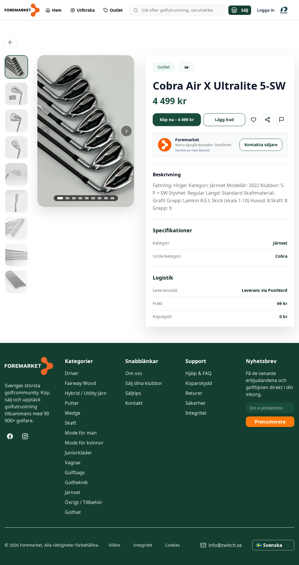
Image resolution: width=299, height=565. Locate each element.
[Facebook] (10, 436)
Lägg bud (224, 119)
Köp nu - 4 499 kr (177, 119)
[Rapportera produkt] (281, 119)
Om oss (133, 373)
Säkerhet (195, 403)
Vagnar (73, 462)
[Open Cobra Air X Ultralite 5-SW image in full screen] (85, 131)
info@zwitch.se (225, 545)
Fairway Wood (80, 383)
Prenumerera (270, 421)
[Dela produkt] (267, 119)
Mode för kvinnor (84, 443)
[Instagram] (25, 436)
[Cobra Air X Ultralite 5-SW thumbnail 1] (16, 67)
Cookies (172, 545)
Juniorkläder (78, 452)
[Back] (10, 42)
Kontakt (134, 403)
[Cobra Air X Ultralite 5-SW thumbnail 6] (16, 201)
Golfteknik (76, 482)
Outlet (163, 67)
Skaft (70, 423)
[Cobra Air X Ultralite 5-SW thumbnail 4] (16, 147)
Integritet (195, 413)
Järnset (72, 492)
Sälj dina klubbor (143, 383)
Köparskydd (198, 383)
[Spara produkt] (253, 119)
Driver (72, 373)
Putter (72, 403)
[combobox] (273, 545)
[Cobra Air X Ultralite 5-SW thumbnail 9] (16, 281)
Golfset (73, 512)
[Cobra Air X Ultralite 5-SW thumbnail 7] (16, 228)
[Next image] (118, 131)
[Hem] (29, 366)
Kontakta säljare (260, 144)
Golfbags (75, 472)
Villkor (115, 545)
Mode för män (81, 433)
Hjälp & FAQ (198, 373)
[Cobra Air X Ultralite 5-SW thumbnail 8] (16, 254)
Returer (193, 393)
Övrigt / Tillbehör (83, 502)
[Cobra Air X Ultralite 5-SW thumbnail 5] (16, 174)
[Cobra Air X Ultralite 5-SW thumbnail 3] (16, 120)
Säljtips (133, 393)
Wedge (72, 413)
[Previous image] (53, 131)
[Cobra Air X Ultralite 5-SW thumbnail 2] (16, 93)
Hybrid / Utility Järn (86, 393)
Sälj (244, 10)
